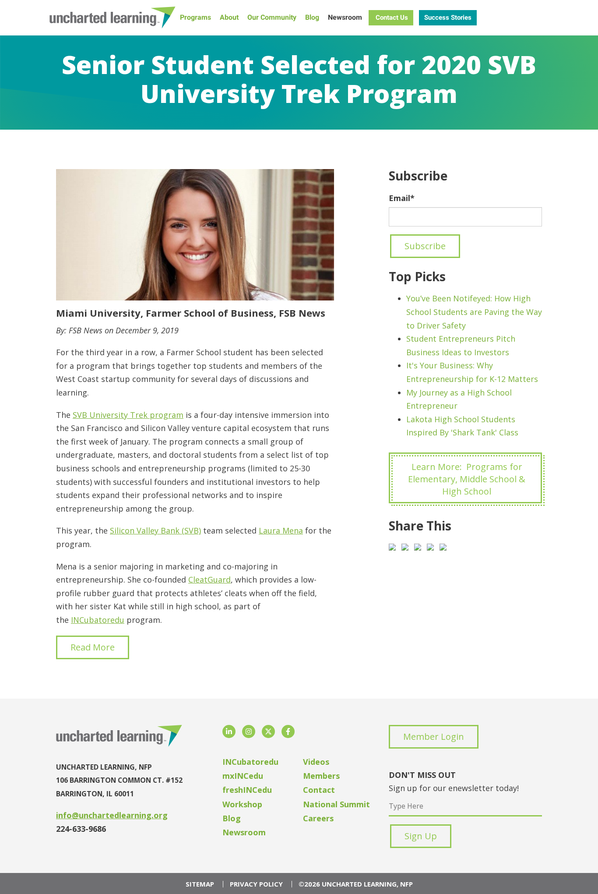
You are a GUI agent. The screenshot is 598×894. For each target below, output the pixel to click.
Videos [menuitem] (316, 761)
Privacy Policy (256, 884)
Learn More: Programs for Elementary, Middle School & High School (466, 479)
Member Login (433, 736)
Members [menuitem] (321, 775)
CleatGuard (209, 579)
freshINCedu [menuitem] (247, 789)
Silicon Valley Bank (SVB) (155, 530)
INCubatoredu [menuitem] (250, 761)
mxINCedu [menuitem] (242, 775)
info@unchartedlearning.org (112, 815)
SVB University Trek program (128, 415)
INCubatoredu (97, 620)
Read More (92, 647)
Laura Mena (281, 530)
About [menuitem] (229, 17)
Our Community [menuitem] (271, 17)
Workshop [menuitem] (242, 804)
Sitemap (200, 884)
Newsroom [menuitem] (345, 17)
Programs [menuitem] (195, 17)
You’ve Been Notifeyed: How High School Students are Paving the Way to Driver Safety (474, 311)
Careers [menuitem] (318, 818)
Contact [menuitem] (319, 789)
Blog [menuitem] (312, 17)
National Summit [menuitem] (336, 804)
